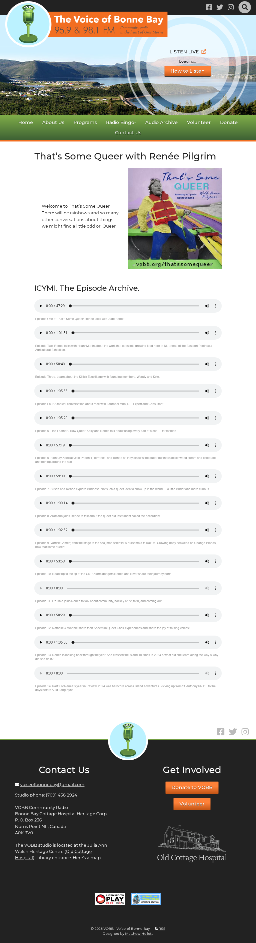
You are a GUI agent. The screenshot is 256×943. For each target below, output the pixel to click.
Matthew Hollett (139, 934)
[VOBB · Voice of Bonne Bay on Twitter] (219, 7)
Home (25, 122)
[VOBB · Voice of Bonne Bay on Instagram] (231, 7)
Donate (229, 122)
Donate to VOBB (192, 787)
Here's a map (87, 857)
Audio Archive (161, 122)
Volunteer (199, 122)
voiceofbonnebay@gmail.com (52, 784)
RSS (162, 929)
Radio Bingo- (121, 122)
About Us (53, 122)
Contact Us (128, 132)
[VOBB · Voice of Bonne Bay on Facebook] (209, 7)
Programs (85, 122)
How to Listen (187, 71)
